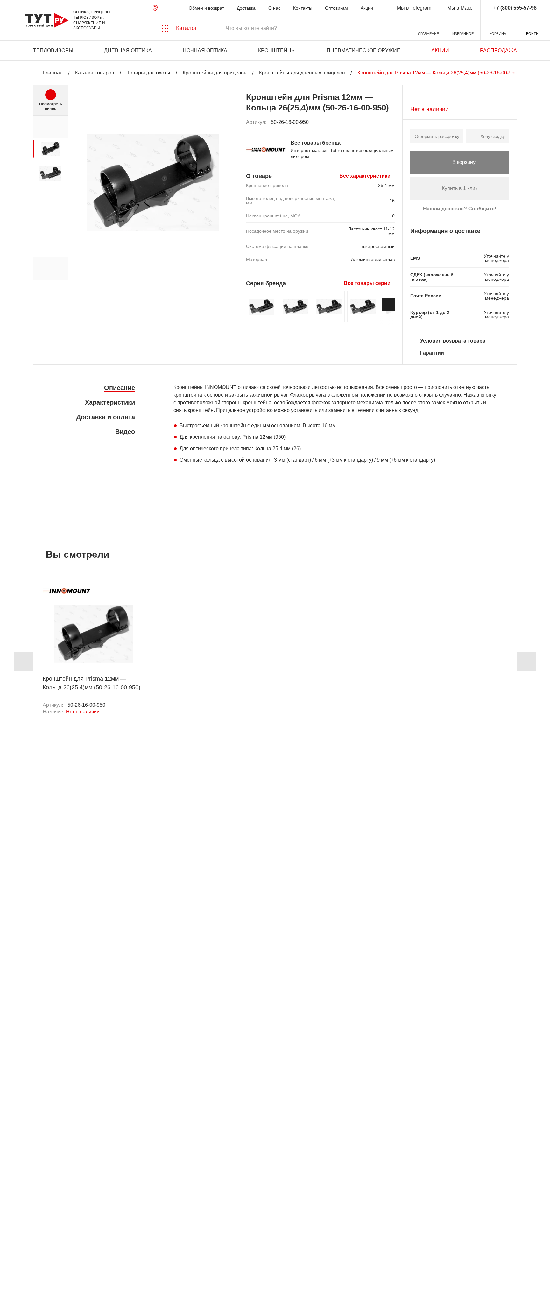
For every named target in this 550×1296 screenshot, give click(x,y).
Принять (96, 1285)
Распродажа (498, 50)
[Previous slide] (23, 661)
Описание (119, 387)
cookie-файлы (92, 1257)
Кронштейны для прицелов (215, 72)
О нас (274, 8)
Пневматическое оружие (363, 50)
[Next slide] (388, 304)
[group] (50, 148)
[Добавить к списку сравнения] (376, 122)
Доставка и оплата (105, 417)
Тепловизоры (53, 50)
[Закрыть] (121, 1260)
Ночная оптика (205, 50)
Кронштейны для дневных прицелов (302, 72)
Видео (125, 431)
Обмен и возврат (206, 8)
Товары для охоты (148, 72)
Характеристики (110, 402)
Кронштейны (277, 50)
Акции (367, 8)
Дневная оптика (128, 50)
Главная (53, 72)
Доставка (246, 8)
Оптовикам (336, 8)
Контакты (302, 8)
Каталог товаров (94, 72)
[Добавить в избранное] (390, 122)
